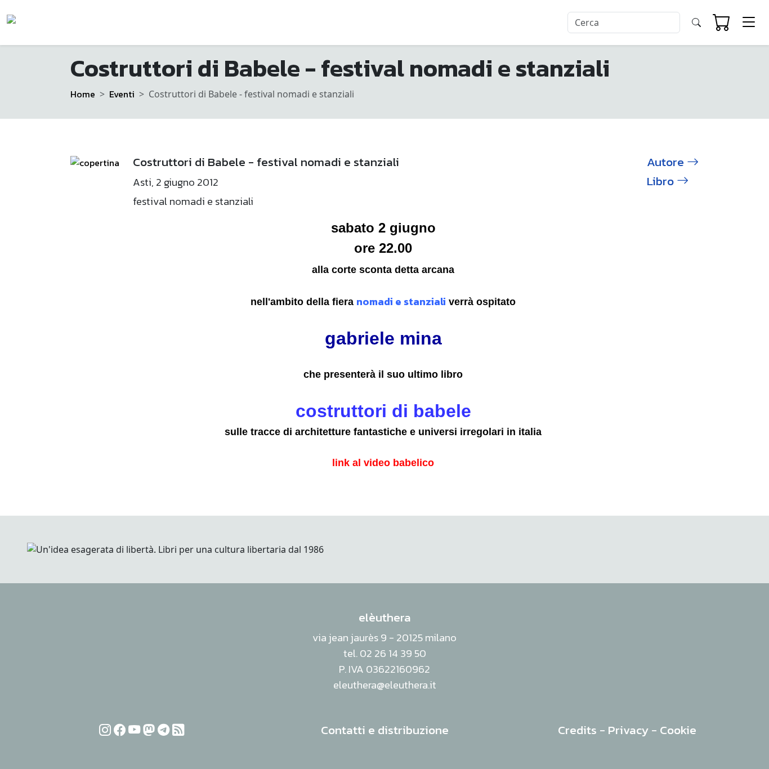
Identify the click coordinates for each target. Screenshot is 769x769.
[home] (50, 22)
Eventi (122, 94)
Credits (577, 730)
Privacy (628, 730)
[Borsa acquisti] (721, 23)
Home (82, 94)
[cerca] (696, 22)
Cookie (678, 730)
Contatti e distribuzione (385, 730)
